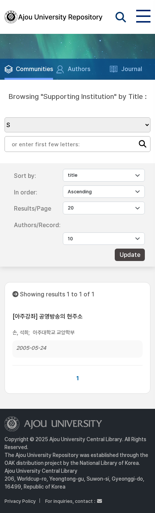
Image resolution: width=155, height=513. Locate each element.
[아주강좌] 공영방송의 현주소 (47, 316)
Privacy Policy (20, 501)
